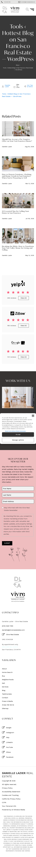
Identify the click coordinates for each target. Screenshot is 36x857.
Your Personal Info (9, 806)
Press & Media (7, 701)
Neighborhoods (8, 679)
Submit (7, 543)
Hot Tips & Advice (30, 85)
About (4, 669)
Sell (3, 683)
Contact (5, 697)
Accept (18, 434)
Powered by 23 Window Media (13, 810)
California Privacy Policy (11, 799)
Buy (3, 676)
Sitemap (5, 708)
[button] (33, 416)
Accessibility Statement (11, 791)
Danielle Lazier (7, 85)
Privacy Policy (7, 788)
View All (23, 298)
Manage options (18, 440)
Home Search (7, 672)
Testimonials (7, 694)
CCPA (4, 802)
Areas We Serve (8, 705)
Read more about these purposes (15, 431)
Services (5, 687)
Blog (17, 65)
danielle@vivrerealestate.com (13, 630)
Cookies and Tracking (10, 795)
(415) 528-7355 (7, 626)
